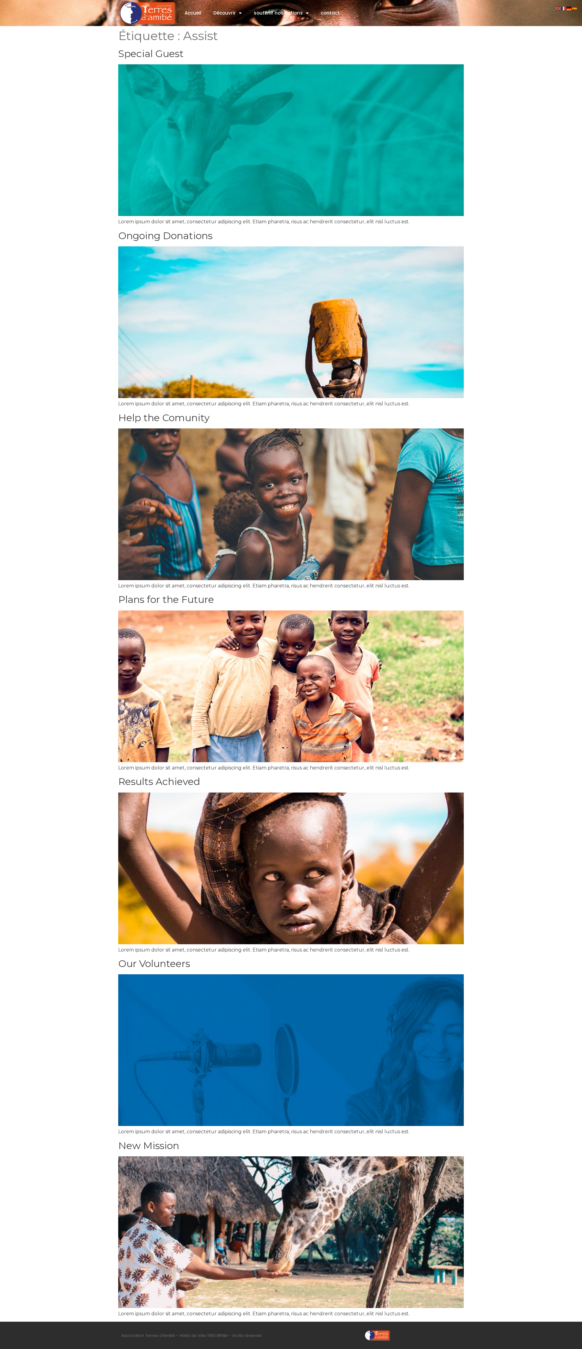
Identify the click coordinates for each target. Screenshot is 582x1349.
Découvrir (224, 13)
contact (330, 13)
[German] (569, 8)
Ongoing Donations (165, 236)
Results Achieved (159, 781)
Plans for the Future (166, 599)
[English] (558, 8)
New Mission (148, 1145)
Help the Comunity (163, 418)
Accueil (193, 13)
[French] (564, 8)
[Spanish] (574, 8)
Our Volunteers (154, 963)
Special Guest (151, 53)
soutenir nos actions (278, 13)
